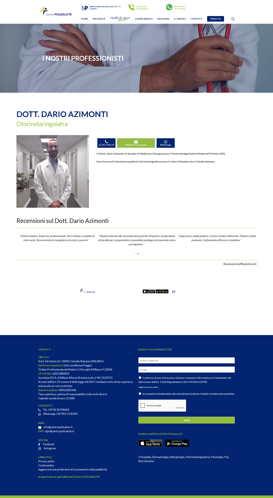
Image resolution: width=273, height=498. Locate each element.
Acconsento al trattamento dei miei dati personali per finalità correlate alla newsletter (189, 393)
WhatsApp (165, 144)
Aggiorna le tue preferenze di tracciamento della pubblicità (72, 469)
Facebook (48, 444)
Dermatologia (160, 457)
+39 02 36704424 (58, 409)
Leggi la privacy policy (148, 387)
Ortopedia (144, 457)
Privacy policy (46, 461)
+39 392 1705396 (66, 413)
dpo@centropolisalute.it (59, 431)
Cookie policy (46, 465)
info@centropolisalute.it (58, 427)
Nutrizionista (146, 461)
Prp (226, 457)
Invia (187, 420)
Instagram (49, 448)
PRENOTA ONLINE (136, 144)
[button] (134, 253)
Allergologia (177, 457)
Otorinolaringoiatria (197, 457)
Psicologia (217, 457)
